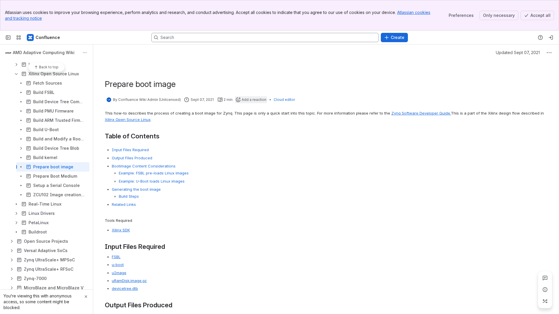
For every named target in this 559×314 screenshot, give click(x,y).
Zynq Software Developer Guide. (421, 113)
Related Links (124, 204)
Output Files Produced (132, 158)
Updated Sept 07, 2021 (518, 52)
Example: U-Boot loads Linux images (152, 181)
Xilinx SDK (121, 230)
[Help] (540, 37)
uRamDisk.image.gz (129, 280)
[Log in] (551, 37)
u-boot (118, 264)
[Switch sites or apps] (18, 37)
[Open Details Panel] (545, 289)
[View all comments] (545, 278)
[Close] (85, 296)
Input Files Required (130, 149)
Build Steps (129, 196)
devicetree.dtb (125, 288)
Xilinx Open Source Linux (128, 119)
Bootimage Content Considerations (144, 166)
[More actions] (84, 52)
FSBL (116, 256)
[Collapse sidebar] (8, 37)
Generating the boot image (136, 189)
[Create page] (545, 301)
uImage (119, 272)
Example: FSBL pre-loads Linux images (154, 173)
